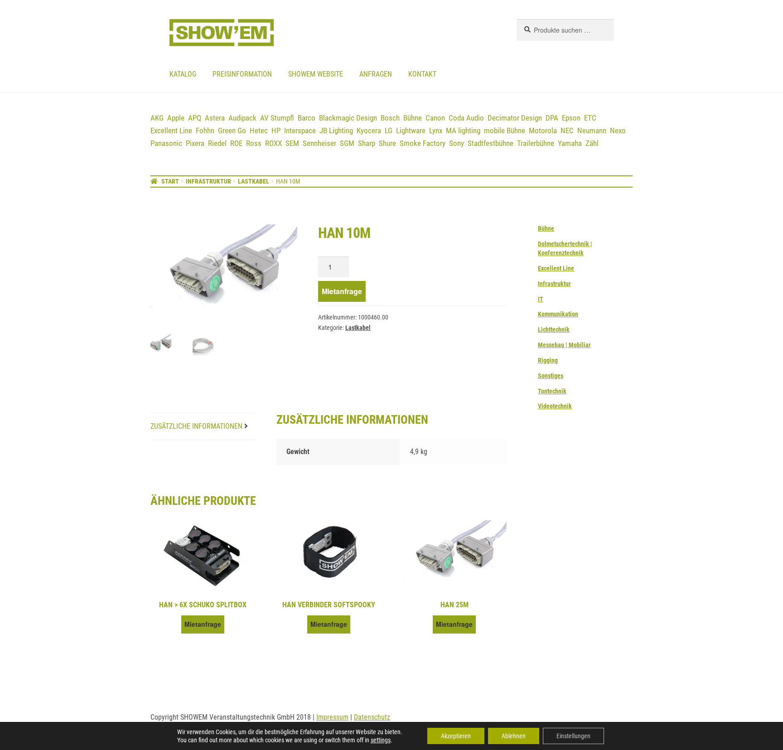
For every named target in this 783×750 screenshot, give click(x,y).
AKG (157, 117)
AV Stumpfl (277, 117)
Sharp (366, 143)
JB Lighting (336, 130)
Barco (306, 117)
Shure (387, 143)
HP (275, 130)
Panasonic (166, 143)
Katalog (182, 74)
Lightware (410, 130)
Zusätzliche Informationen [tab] (196, 426)
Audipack (242, 117)
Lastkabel (253, 181)
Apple (175, 117)
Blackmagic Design (348, 117)
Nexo (618, 130)
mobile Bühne (504, 130)
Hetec (259, 130)
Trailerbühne (535, 143)
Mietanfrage (342, 291)
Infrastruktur (208, 181)
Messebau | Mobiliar (564, 344)
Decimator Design (515, 117)
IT (540, 299)
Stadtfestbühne (490, 143)
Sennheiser (319, 143)
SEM (292, 143)
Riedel (217, 143)
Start (170, 181)
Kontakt (422, 74)
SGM (347, 143)
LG (388, 130)
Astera (215, 117)
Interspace (300, 130)
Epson (571, 117)
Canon (435, 117)
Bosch (390, 117)
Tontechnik (552, 391)
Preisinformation (242, 74)
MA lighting (463, 130)
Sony (456, 143)
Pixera (195, 143)
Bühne (412, 117)
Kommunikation (558, 314)
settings (381, 740)
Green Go (232, 130)
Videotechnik (555, 406)
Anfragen (375, 74)
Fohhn (205, 130)
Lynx (435, 130)
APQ (194, 117)
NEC (567, 130)
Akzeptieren (456, 736)
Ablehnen (514, 736)
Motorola (543, 130)
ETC (590, 117)
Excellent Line (171, 130)
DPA (552, 117)
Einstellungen (573, 736)
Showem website (315, 74)
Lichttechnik (554, 329)
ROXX (273, 143)
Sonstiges (550, 375)
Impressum (332, 717)
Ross (253, 143)
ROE (236, 143)
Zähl (592, 143)
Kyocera (369, 130)
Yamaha (570, 143)
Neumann (591, 130)
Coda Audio (466, 117)
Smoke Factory (422, 143)
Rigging (548, 360)
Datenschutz (372, 717)
